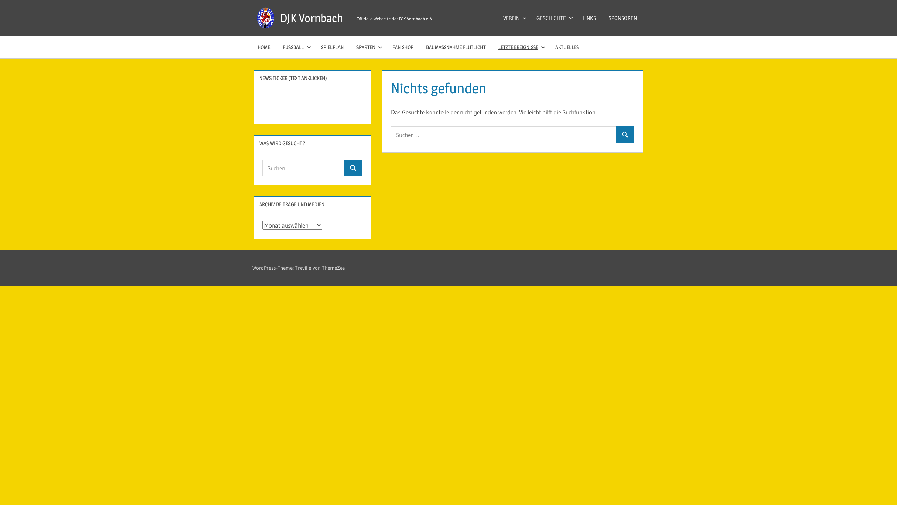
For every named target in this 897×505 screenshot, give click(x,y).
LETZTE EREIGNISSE (518, 47)
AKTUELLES (567, 47)
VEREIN (511, 18)
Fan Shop (402, 47)
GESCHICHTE (551, 18)
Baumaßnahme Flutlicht (456, 47)
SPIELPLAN (332, 47)
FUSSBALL (293, 47)
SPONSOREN (623, 18)
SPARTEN (365, 47)
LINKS (589, 18)
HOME (264, 47)
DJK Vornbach (311, 18)
